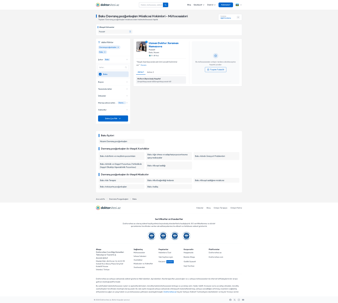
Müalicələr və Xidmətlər (143, 263)
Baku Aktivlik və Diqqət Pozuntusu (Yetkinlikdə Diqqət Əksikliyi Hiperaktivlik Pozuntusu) (121, 165)
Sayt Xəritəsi (189, 266)
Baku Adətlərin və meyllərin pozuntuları (117, 156)
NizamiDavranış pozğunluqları (113, 141)
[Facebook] (230, 300)
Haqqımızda (188, 252)
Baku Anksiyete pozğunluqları (113, 186)
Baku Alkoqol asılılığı (156, 165)
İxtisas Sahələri (140, 256)
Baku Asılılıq (152, 186)
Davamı (143, 65)
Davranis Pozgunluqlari (118, 199)
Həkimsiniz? (225, 5)
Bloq (189, 5)
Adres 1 (141, 72)
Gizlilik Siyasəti (190, 261)
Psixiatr (152, 50)
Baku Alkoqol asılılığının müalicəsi (209, 180)
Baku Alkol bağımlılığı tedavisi (160, 180)
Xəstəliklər (138, 260)
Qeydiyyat (198, 5)
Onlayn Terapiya (220, 208)
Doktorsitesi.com (216, 257)
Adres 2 (150, 72)
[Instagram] (239, 300)
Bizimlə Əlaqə (189, 257)
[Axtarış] (165, 5)
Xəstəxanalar (139, 267)
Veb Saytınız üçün (166, 257)
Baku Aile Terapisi (108, 180)
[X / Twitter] (235, 300)
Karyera (166, 261)
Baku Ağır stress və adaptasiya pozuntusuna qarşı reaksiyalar (167, 156)
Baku (135, 199)
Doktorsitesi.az (215, 252)
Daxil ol (210, 5)
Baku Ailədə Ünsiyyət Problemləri (210, 156)
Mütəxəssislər (139, 252)
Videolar (199, 208)
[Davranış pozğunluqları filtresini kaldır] (118, 47)
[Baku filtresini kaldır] (105, 52)
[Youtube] (243, 300)
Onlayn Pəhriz (236, 208)
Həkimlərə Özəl (165, 252)
